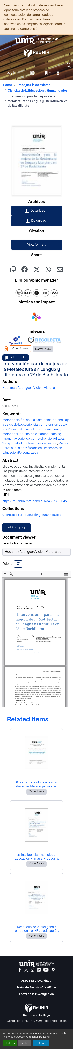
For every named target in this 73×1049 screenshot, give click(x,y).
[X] (26, 970)
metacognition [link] (12, 434)
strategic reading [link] (36, 434)
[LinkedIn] (39, 970)
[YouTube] (46, 970)
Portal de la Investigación (36, 994)
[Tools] (66, 574)
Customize (41, 1043)
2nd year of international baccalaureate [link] (29, 443)
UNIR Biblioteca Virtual (36, 980)
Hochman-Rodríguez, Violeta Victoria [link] (28, 388)
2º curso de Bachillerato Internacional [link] (34, 429)
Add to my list (18, 357)
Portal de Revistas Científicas (36, 987)
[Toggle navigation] (67, 73)
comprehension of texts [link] (47, 438)
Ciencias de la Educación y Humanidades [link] (37, 90)
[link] (36, 211)
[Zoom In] (41, 574)
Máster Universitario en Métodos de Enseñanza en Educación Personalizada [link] (35, 448)
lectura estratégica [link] (38, 420)
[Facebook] (20, 970)
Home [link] (7, 85)
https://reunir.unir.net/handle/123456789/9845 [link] (34, 501)
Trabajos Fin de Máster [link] (33, 85)
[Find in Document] (11, 574)
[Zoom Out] (37, 574)
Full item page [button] (16, 527)
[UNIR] (36, 963)
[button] (68, 65)
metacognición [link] (13, 420)
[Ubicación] (53, 970)
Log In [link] (11, 73)
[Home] (36, 40)
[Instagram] (32, 970)
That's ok (10, 1043)
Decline (24, 1043)
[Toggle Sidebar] (5, 574)
